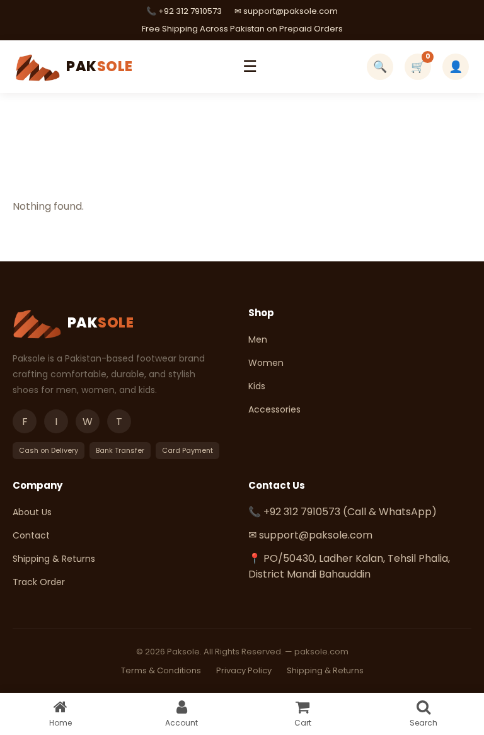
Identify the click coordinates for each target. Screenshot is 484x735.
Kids (256, 386)
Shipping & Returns (54, 558)
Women (266, 362)
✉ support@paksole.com (286, 11)
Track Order (39, 582)
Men (257, 339)
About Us (32, 512)
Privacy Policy (244, 670)
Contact (31, 535)
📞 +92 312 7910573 (184, 11)
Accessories (274, 409)
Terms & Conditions (161, 670)
